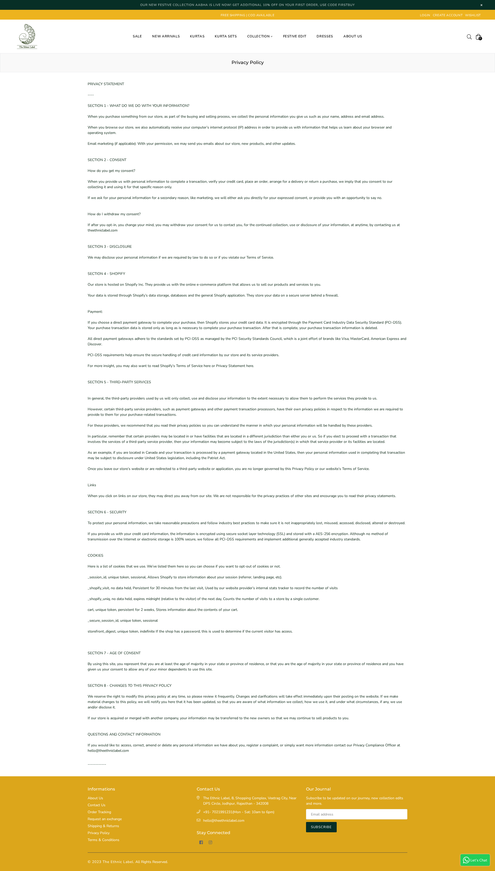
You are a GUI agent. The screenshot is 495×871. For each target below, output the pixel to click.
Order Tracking (99, 812)
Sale (137, 36)
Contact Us (96, 805)
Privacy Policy (99, 832)
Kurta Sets (226, 36)
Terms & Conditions (103, 839)
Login (425, 15)
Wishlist (473, 15)
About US (352, 36)
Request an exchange (105, 819)
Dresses (325, 36)
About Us (95, 798)
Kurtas (197, 36)
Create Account (448, 15)
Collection (259, 36)
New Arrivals (166, 36)
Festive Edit (295, 36)
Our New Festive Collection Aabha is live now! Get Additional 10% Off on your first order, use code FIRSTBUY (247, 5)
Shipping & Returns (103, 826)
